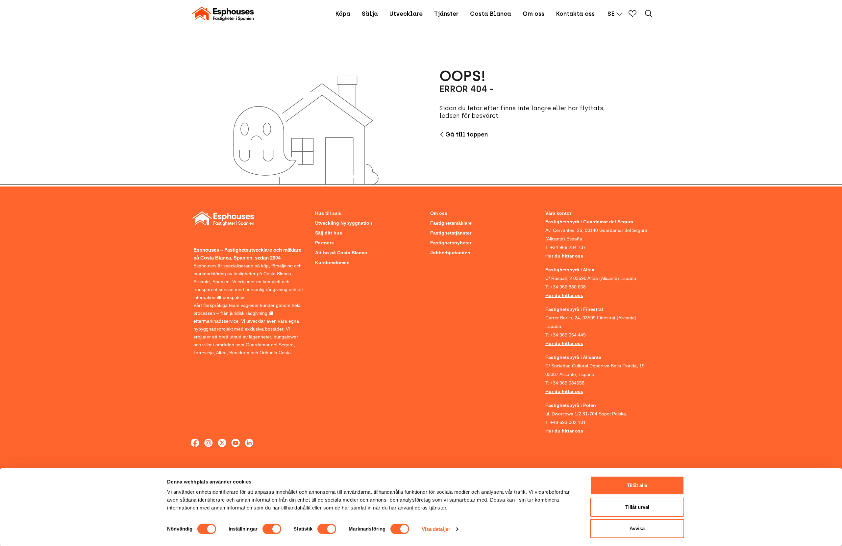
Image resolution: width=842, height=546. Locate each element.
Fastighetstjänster (450, 233)
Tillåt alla (637, 485)
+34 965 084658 (567, 382)
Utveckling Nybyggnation (343, 223)
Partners (324, 242)
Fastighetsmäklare (451, 223)
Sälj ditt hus (328, 233)
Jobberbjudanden (450, 252)
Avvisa (637, 528)
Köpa (342, 13)
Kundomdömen (332, 262)
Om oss (533, 13)
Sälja (370, 13)
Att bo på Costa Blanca (341, 252)
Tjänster (446, 13)
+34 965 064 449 (568, 334)
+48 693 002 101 (568, 422)
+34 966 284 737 (568, 247)
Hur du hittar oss (564, 256)
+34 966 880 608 (568, 286)
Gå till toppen (466, 134)
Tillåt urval (637, 507)
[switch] (271, 529)
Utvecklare (406, 13)
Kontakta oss (575, 13)
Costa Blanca (490, 13)
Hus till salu (328, 213)
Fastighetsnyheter (450, 242)
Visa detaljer (436, 529)
